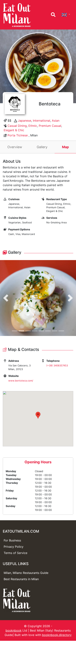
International (41, 120)
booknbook (14, 630)
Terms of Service (15, 553)
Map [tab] (65, 147)
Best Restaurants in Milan (21, 579)
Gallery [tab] (42, 147)
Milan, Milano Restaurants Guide (26, 573)
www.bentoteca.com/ (20, 380)
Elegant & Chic (14, 130)
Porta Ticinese (18, 135)
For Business (12, 540)
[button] (5, 298)
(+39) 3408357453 (57, 365)
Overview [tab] (14, 147)
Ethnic (32, 126)
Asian (55, 120)
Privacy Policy (13, 546)
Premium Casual (50, 126)
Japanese (24, 120)
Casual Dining (17, 126)
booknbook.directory (57, 635)
